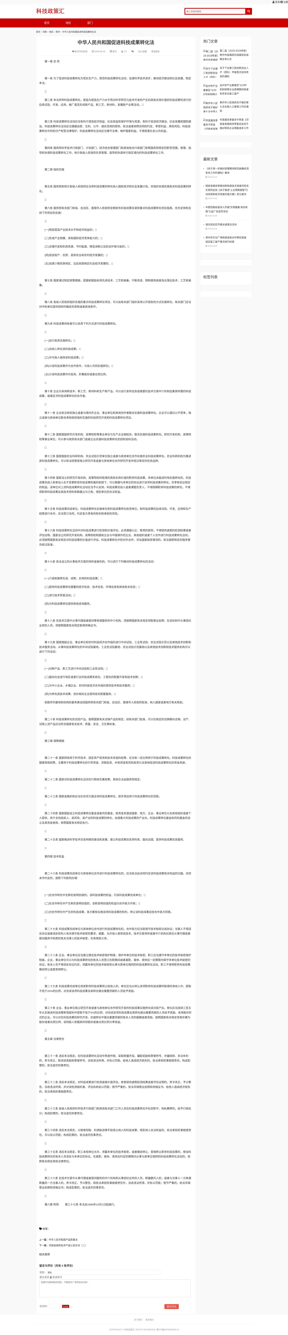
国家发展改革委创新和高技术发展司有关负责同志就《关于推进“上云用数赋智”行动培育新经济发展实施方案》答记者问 (227, 190)
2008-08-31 (99, 51)
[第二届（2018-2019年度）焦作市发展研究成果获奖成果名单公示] (210, 55)
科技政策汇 (50, 11)
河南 (45, 32)
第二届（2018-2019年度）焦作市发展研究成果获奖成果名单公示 (234, 54)
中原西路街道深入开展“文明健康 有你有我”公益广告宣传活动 (227, 209)
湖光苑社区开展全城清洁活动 (221, 224)
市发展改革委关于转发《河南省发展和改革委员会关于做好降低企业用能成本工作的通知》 (234, 124)
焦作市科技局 (81, 51)
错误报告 (155, 51)
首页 (47, 22)
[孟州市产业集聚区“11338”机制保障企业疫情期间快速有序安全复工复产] (210, 89)
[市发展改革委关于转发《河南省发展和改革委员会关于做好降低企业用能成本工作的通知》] (210, 124)
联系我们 (150, 1320)
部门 (90, 22)
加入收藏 (142, 51)
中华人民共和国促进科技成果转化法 (79, 32)
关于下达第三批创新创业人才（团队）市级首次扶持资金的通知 (234, 72)
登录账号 (57, 1277)
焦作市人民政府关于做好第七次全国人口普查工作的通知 (234, 106)
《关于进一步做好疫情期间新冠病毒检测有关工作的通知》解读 (227, 170)
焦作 (58, 32)
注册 (285, 2)
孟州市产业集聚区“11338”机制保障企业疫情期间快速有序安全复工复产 (234, 89)
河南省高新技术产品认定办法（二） (68, 1245)
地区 (68, 22)
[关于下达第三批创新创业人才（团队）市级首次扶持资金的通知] (210, 72)
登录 (277, 2)
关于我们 (138, 1320)
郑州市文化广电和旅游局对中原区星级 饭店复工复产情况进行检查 (226, 239)
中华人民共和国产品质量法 (63, 1239)
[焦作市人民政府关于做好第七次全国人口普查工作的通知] (210, 106)
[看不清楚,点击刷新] (65, 1306)
